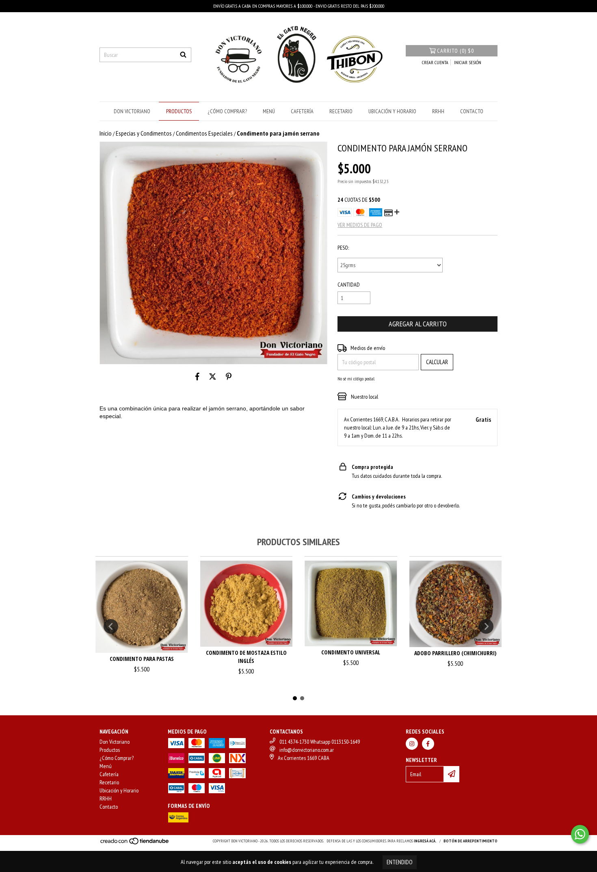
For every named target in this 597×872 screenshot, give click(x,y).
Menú (269, 111)
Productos (179, 111)
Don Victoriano (132, 111)
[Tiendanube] (135, 843)
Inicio (106, 133)
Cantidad (348, 284)
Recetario (341, 111)
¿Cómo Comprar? (227, 111)
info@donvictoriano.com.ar (306, 749)
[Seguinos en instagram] (412, 744)
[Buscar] (183, 54)
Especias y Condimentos (144, 133)
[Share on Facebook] (197, 376)
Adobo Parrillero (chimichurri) (455, 653)
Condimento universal (350, 652)
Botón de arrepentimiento (470, 841)
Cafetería (302, 111)
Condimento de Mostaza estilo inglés (246, 657)
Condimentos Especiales (204, 133)
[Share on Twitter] (212, 376)
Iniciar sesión (467, 62)
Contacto (471, 111)
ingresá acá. (425, 841)
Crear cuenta (435, 62)
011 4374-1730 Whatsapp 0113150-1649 (319, 741)
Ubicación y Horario (392, 111)
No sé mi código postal (355, 379)
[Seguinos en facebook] (428, 744)
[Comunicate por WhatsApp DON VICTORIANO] (580, 834)
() (455, 50)
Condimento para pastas (142, 659)
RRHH (438, 111)
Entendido (400, 862)
